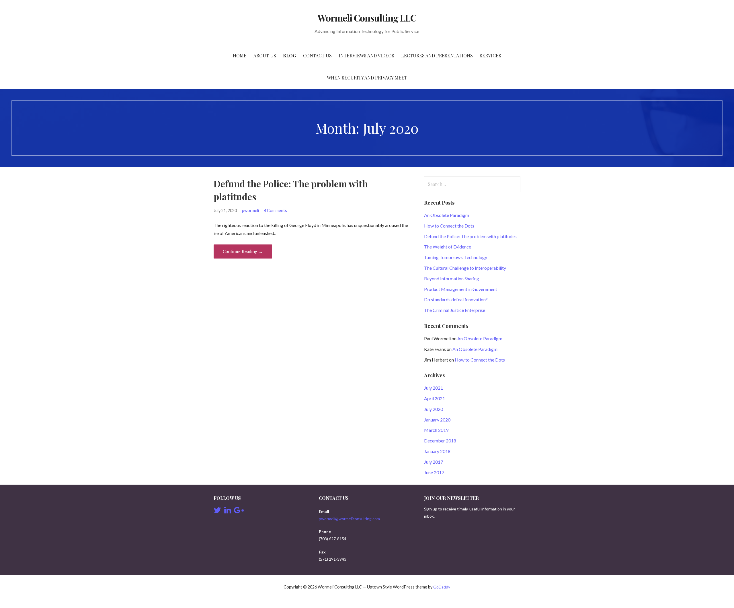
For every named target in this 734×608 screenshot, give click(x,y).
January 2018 (437, 451)
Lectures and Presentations (437, 56)
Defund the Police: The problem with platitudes (470, 236)
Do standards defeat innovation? (456, 299)
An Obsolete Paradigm (446, 215)
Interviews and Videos (366, 56)
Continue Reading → (243, 251)
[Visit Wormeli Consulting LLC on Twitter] (217, 511)
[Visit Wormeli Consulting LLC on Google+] (239, 511)
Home (240, 56)
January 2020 (437, 419)
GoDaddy (441, 586)
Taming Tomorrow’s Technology (455, 257)
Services (490, 56)
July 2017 (433, 462)
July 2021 (433, 388)
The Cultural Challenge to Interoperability (465, 268)
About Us (264, 56)
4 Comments (275, 210)
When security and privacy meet (367, 78)
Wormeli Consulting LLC (367, 17)
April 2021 (434, 398)
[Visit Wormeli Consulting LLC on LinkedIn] (227, 511)
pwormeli (250, 210)
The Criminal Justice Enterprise (454, 310)
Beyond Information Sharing (451, 278)
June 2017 (434, 472)
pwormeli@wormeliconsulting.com (349, 518)
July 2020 (433, 409)
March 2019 (436, 430)
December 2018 (440, 440)
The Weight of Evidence (447, 246)
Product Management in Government (460, 289)
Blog (289, 56)
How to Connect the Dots (449, 225)
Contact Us (317, 56)
